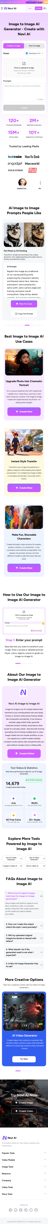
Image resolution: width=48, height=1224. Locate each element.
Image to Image (13, 46)
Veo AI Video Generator (34, 859)
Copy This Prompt (25, 314)
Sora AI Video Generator (11, 859)
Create (24, 108)
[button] (8, 325)
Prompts (7, 81)
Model (6, 53)
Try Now (38, 8)
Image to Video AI (10, 866)
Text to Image (34, 46)
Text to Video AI (32, 866)
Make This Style (25, 304)
